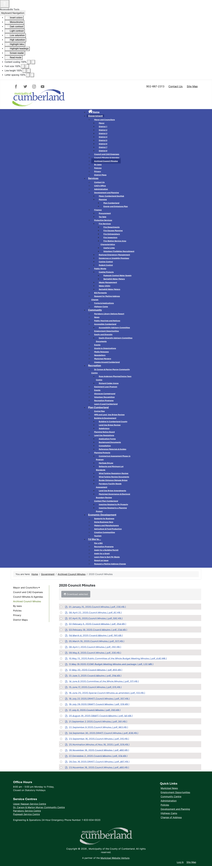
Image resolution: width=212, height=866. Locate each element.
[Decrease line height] (24, 70)
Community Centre (171, 796)
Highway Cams (169, 813)
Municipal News (169, 788)
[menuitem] (94, 112)
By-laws (17, 606)
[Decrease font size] (23, 66)
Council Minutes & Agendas (28, 596)
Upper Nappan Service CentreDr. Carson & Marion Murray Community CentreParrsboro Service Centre (39, 807)
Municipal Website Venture (115, 858)
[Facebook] (17, 86)
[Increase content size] (33, 62)
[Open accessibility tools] (4, 4)
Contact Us (175, 86)
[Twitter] (25, 86)
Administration (169, 800)
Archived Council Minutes (27, 601)
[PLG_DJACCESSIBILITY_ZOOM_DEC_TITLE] (29, 62)
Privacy (17, 615)
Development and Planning (175, 809)
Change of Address (171, 817)
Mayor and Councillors (25, 587)
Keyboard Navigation (12, 13)
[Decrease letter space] (28, 75)
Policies (17, 610)
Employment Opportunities (175, 792)
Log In (180, 862)
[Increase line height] (29, 70)
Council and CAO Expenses (28, 592)
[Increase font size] (27, 66)
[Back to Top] (207, 856)
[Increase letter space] (32, 75)
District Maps (20, 619)
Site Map (192, 86)
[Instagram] (33, 86)
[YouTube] (42, 86)
